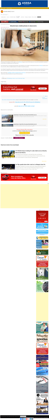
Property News (13, 17)
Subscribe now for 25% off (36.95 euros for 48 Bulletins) (27, 102)
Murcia (20, 62)
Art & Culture (34, 17)
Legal (39, 417)
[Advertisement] (24, 196)
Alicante (41, 65)
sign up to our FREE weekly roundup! (26, 106)
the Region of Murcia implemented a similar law (16, 72)
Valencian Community (22, 29)
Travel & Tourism (28, 17)
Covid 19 (8, 17)
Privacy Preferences (23, 416)
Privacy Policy (37, 417)
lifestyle (22, 17)
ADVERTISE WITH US (9, 8)
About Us (42, 417)
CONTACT (4, 8)
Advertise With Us (46, 417)
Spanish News (3, 17)
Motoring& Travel (18, 17)
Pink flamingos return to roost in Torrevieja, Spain (16, 78)
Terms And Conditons (31, 417)
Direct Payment (26, 417)
